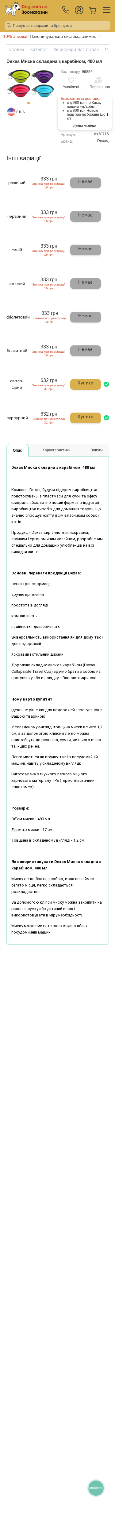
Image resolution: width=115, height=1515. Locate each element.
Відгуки (96, 450)
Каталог (38, 49)
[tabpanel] (30, 83)
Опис (17, 450)
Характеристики (56, 450)
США (20, 112)
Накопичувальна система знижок (50, 36)
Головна (15, 49)
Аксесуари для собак (76, 49)
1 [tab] (30, 105)
